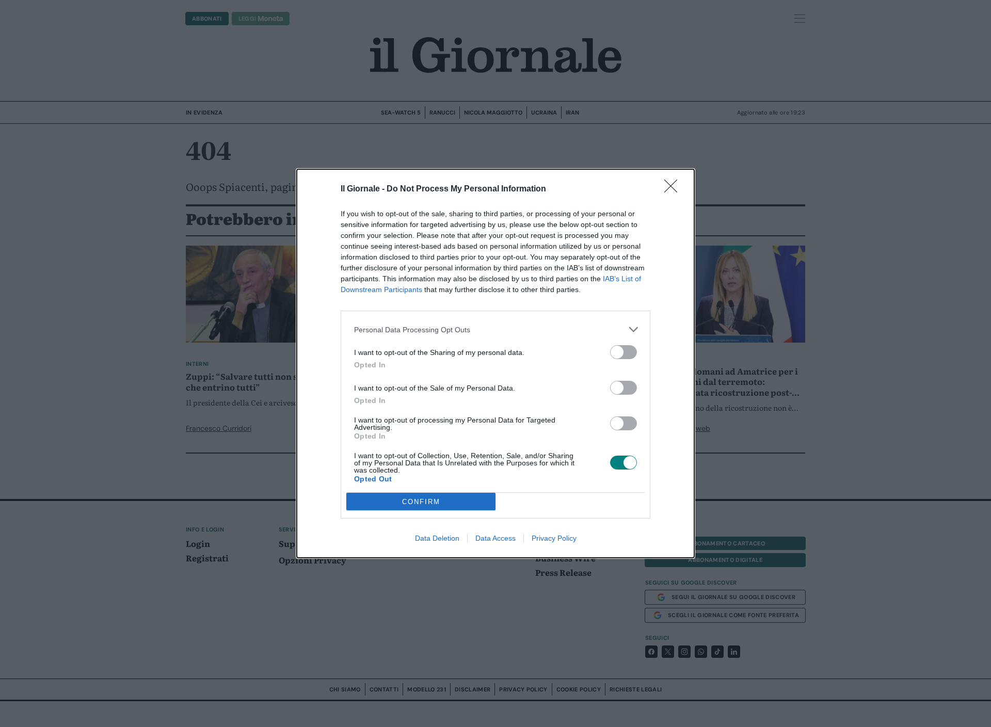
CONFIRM (421, 502)
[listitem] (495, 329)
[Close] (674, 189)
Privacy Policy (554, 538)
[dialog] (495, 363)
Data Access (495, 538)
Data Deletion (437, 538)
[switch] (623, 352)
